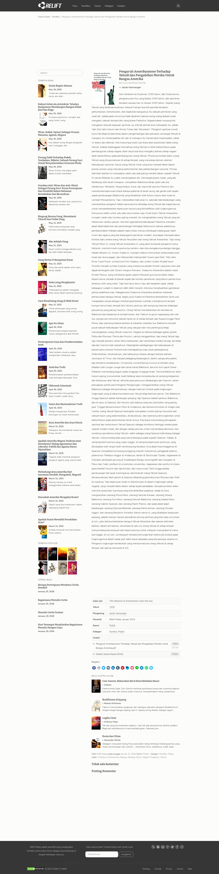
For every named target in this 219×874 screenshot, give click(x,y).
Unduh (175, 643)
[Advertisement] (109, 43)
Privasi (169, 868)
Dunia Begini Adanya (60, 85)
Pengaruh (154, 757)
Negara (146, 757)
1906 (112, 607)
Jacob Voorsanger (131, 87)
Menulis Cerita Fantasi (50, 612)
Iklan (190, 868)
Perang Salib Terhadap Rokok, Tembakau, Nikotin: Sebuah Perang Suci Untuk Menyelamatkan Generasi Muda (60, 160)
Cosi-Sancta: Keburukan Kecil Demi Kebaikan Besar (130, 681)
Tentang (146, 868)
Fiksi (75, 6)
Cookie (180, 868)
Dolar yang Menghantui (62, 282)
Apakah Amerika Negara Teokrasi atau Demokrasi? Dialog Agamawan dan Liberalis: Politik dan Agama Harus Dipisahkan (59, 445)
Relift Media (102, 753)
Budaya (131, 757)
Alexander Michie (112, 740)
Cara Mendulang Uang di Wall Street (58, 301)
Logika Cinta (109, 717)
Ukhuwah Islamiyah (60, 385)
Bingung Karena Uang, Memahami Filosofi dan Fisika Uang (57, 218)
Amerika (101, 757)
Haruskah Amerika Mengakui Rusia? (58, 497)
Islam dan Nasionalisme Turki (65, 404)
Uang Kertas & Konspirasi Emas (55, 259)
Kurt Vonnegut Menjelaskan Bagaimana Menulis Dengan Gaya (60, 626)
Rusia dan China (111, 736)
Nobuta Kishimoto (112, 703)
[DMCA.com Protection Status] (36, 868)
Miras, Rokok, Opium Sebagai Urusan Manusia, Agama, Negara (58, 133)
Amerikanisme (112, 757)
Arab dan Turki (57, 367)
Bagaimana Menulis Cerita (52, 600)
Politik (112, 625)
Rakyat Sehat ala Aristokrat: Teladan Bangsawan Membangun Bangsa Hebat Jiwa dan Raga (59, 107)
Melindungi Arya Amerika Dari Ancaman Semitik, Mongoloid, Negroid (59, 473)
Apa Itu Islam (56, 323)
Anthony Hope (111, 721)
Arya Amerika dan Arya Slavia (65, 422)
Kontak (158, 868)
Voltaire (107, 684)
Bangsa (123, 757)
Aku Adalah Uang (58, 241)
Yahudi (163, 757)
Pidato (121, 631)
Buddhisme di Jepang (114, 699)
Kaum (139, 757)
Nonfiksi (85, 6)
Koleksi (121, 6)
